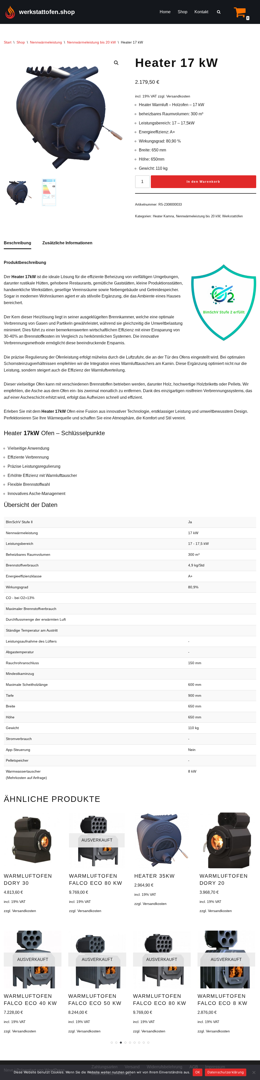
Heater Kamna (163, 216)
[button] (116, 62)
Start (7, 42)
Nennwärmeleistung (46, 42)
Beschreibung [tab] (17, 243)
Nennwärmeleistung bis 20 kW (91, 42)
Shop (182, 12)
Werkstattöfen (232, 216)
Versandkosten (178, 96)
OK (197, 1072)
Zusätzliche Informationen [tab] (67, 243)
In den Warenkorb (203, 181)
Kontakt (201, 12)
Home (165, 12)
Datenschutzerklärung (225, 1072)
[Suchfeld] (219, 12)
